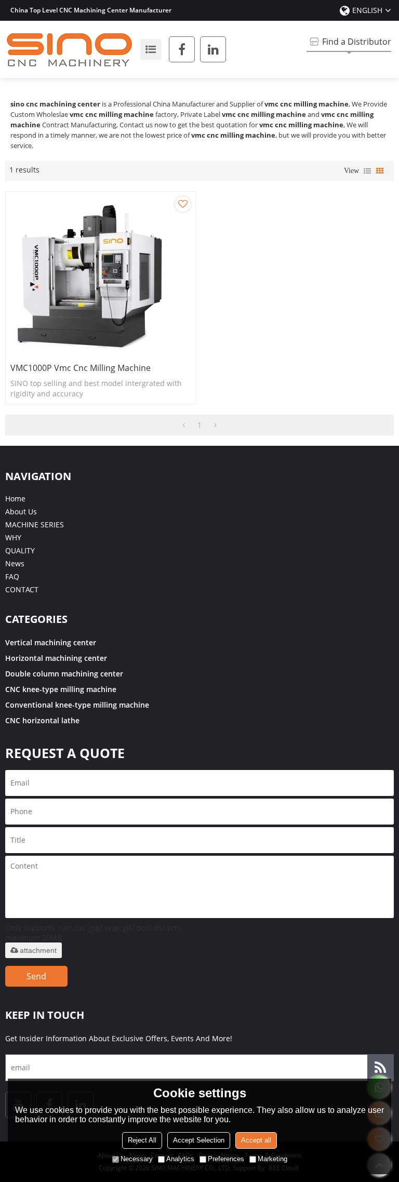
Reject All (142, 1140)
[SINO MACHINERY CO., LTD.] (70, 49)
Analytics (180, 1159)
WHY (13, 537)
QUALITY (20, 550)
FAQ (12, 576)
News (14, 563)
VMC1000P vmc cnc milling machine (80, 368)
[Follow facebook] (182, 49)
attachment (38, 950)
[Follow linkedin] (213, 49)
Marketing (272, 1159)
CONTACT (21, 589)
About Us (21, 511)
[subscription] (380, 1068)
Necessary (137, 1159)
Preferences (226, 1159)
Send (36, 976)
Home (15, 498)
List (367, 171)
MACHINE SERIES (34, 524)
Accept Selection (198, 1140)
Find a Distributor (356, 41)
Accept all (256, 1140)
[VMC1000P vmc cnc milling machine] (100, 274)
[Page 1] (183, 425)
